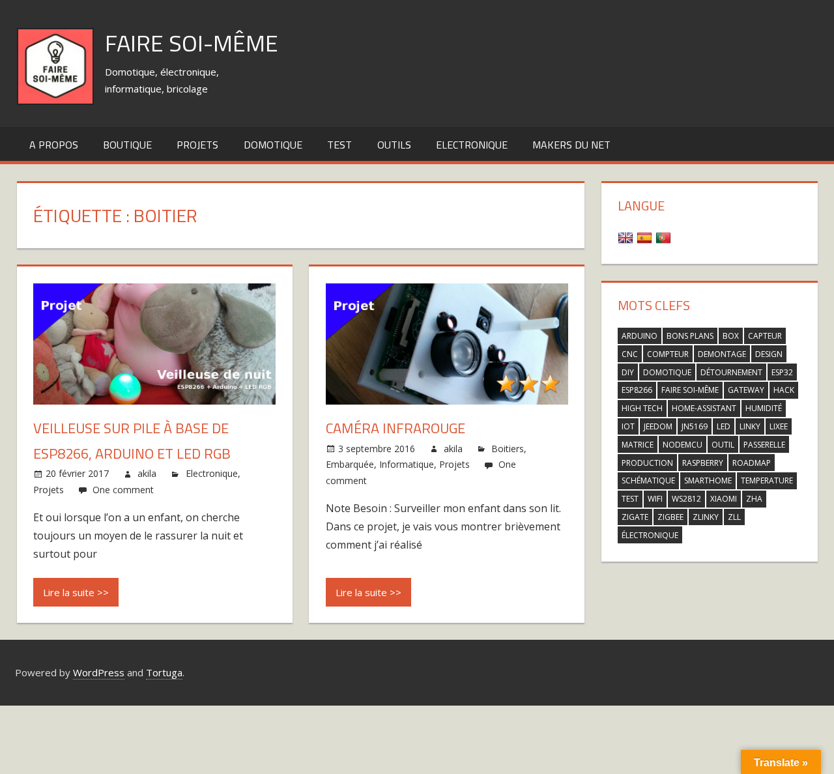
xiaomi (723, 498)
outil (723, 444)
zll (734, 517)
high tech (642, 408)
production (647, 462)
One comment (123, 489)
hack (783, 389)
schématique (648, 480)
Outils (394, 144)
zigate (635, 517)
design (769, 354)
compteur (668, 354)
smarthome (708, 480)
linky (750, 426)
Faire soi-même (191, 43)
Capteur (765, 335)
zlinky (706, 517)
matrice (638, 444)
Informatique (406, 464)
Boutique (127, 144)
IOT (628, 426)
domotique (667, 372)
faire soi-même (690, 389)
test (339, 144)
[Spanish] (646, 237)
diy (628, 372)
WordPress (98, 672)
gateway (746, 389)
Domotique (273, 144)
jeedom (658, 426)
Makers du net (571, 144)
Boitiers (507, 448)
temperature (767, 480)
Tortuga (164, 672)
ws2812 (686, 498)
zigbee (670, 517)
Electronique (472, 144)
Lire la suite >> (76, 592)
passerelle (764, 444)
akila (146, 473)
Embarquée (350, 464)
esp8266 (637, 389)
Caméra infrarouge (395, 428)
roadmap (751, 462)
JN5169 (695, 426)
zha (754, 498)
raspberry (702, 462)
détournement (731, 372)
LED (723, 426)
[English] (627, 237)
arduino (639, 335)
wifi (655, 498)
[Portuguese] (664, 237)
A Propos (53, 144)
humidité (763, 408)
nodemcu (682, 444)
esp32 (782, 372)
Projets (197, 144)
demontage (722, 354)
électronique (650, 535)
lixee (778, 426)
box (731, 335)
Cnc (630, 354)
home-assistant (704, 408)
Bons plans (690, 335)
